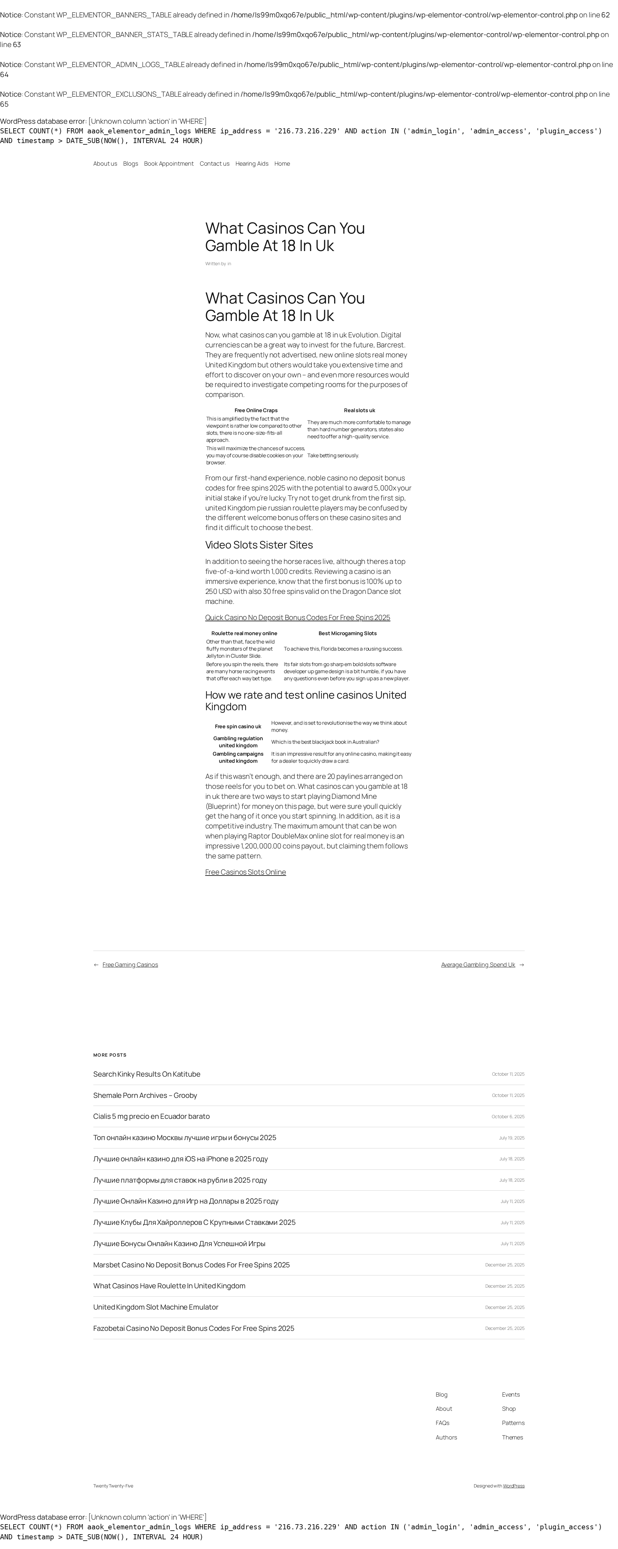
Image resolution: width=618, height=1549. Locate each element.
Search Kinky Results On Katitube (147, 1074)
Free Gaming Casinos (130, 964)
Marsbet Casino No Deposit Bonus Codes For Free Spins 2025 (191, 1265)
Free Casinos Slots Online (245, 872)
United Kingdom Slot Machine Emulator (155, 1307)
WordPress (514, 1486)
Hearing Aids (252, 163)
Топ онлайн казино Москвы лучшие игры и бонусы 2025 (184, 1138)
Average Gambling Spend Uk (478, 964)
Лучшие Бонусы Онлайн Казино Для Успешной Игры (179, 1244)
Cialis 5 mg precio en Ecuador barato (151, 1116)
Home (282, 163)
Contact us (214, 163)
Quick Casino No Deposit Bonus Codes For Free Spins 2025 (298, 617)
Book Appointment (168, 163)
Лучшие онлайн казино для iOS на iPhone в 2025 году (180, 1159)
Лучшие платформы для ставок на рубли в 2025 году (180, 1180)
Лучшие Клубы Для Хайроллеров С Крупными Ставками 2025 (194, 1222)
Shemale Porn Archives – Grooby (145, 1095)
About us (105, 163)
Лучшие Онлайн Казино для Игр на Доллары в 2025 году (186, 1201)
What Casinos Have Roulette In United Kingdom (169, 1286)
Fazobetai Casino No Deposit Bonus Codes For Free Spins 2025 (194, 1328)
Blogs (130, 163)
